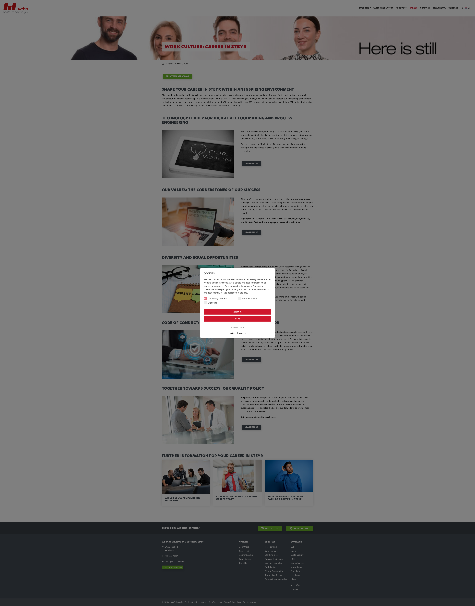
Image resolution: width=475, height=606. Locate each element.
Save (237, 318)
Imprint (231, 333)
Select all (237, 311)
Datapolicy (242, 333)
